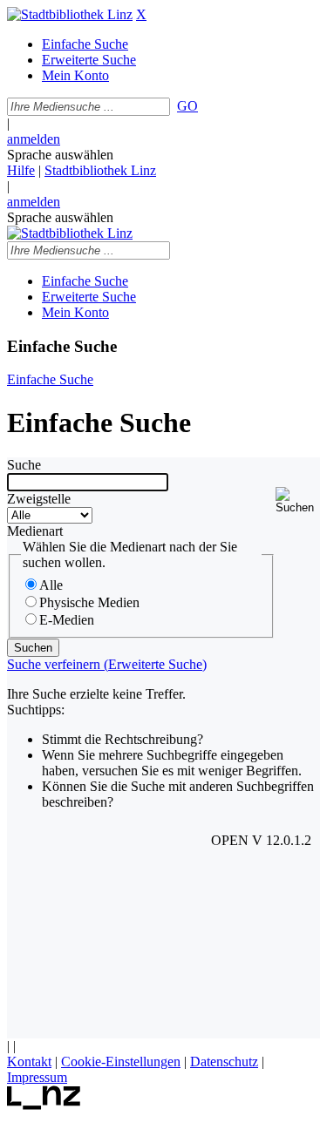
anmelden (33, 139)
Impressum (37, 1077)
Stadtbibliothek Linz (100, 170)
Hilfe (21, 170)
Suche (24, 464)
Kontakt (29, 1061)
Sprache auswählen (60, 154)
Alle (51, 585)
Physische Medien (89, 602)
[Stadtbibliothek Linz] (70, 14)
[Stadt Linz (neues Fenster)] (44, 1105)
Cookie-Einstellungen (121, 1061)
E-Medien (66, 619)
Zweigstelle (39, 498)
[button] (298, 500)
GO (187, 105)
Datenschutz (224, 1061)
